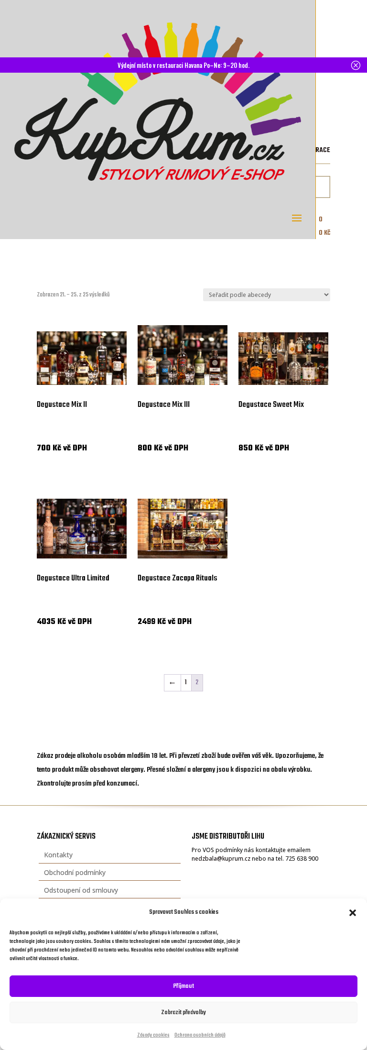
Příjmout (183, 986)
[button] (352, 913)
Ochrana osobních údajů (200, 1035)
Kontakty (58, 854)
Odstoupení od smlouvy (81, 890)
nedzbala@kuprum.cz (221, 858)
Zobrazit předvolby (183, 1012)
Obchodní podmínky (75, 872)
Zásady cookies (153, 1035)
